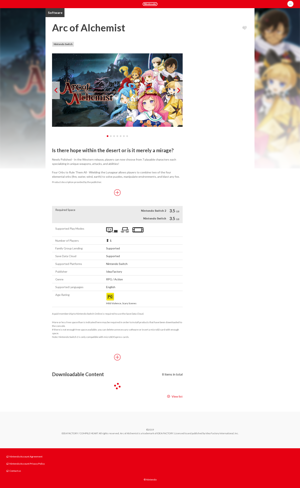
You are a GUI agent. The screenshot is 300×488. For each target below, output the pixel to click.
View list (177, 396)
